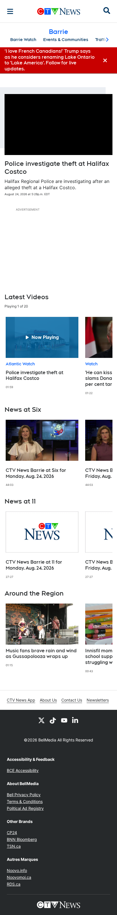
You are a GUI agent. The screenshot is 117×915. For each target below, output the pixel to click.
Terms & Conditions (25, 801)
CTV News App (21, 700)
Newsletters (98, 700)
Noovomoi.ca (19, 877)
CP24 (12, 832)
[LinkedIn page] (75, 720)
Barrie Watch (23, 39)
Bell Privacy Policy (24, 794)
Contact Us (71, 700)
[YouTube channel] (64, 720)
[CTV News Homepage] (58, 11)
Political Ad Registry (25, 808)
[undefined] (42, 353)
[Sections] (10, 11)
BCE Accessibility (23, 770)
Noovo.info (17, 870)
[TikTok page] (52, 720)
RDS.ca (13, 884)
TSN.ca (14, 846)
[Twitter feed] (41, 720)
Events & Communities (65, 39)
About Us (48, 700)
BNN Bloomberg (22, 839)
